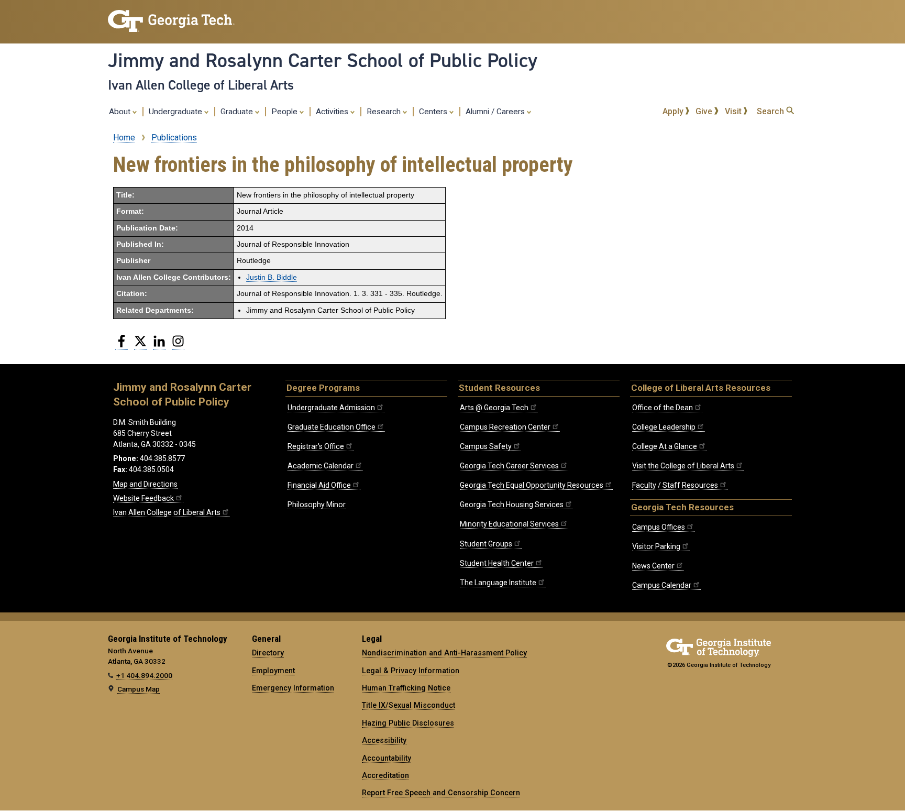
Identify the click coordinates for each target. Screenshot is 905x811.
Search (771, 111)
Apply (674, 111)
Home (124, 138)
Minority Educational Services (509, 524)
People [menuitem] (285, 111)
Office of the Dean (662, 407)
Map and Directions (145, 484)
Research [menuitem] (385, 111)
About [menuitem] (121, 111)
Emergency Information (293, 688)
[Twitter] (140, 345)
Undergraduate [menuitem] (176, 111)
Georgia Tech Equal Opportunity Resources (531, 485)
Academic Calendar (321, 466)
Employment (273, 670)
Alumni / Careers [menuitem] (496, 111)
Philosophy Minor (317, 504)
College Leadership (664, 427)
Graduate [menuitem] (237, 111)
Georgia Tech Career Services (509, 466)
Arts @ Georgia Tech (494, 407)
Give (705, 111)
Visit (734, 111)
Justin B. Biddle (271, 277)
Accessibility (384, 740)
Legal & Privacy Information (410, 670)
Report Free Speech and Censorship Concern (441, 792)
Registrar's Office (316, 446)
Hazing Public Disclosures (408, 723)
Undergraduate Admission (331, 407)
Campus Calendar (661, 585)
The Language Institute (498, 582)
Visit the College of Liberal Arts (683, 466)
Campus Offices (658, 527)
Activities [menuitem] (333, 111)
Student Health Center (497, 563)
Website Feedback (143, 498)
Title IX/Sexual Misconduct (408, 705)
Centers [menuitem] (434, 111)
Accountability (386, 758)
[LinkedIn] (159, 345)
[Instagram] (178, 345)
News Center (653, 566)
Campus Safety (486, 446)
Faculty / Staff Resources (675, 485)
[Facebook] (121, 345)
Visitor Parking (656, 546)
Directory (268, 653)
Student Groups (486, 544)
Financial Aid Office (319, 485)
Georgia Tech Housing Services (512, 504)
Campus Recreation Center (505, 427)
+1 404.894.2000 (144, 675)
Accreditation (385, 775)
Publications (174, 138)
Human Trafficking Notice (406, 688)
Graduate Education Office (332, 427)
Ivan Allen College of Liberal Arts (201, 85)
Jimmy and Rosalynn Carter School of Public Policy (322, 60)
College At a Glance (664, 446)
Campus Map (138, 689)
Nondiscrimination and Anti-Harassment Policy (444, 653)
